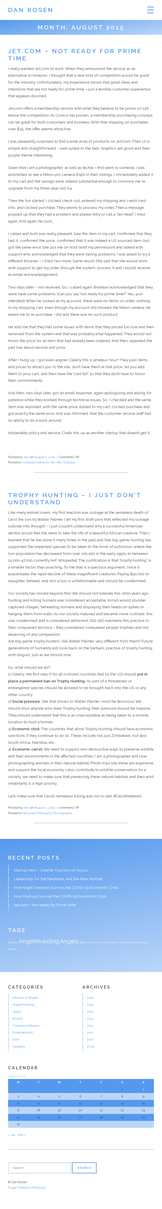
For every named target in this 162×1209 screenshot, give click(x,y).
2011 (90, 1032)
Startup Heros (140, 942)
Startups (69, 462)
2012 (90, 1025)
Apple (17, 1011)
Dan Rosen (31, 9)
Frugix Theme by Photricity (27, 1187)
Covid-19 (92, 942)
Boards (83, 942)
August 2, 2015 (45, 457)
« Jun (12, 1135)
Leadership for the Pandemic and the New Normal (58, 879)
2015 (90, 1004)
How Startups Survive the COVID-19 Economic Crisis (60, 896)
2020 (90, 998)
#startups (13, 942)
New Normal (125, 942)
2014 (90, 1011)
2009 (90, 1046)
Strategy (12, 949)
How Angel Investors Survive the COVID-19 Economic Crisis (66, 887)
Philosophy (44, 813)
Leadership (112, 942)
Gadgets (19, 1046)
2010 (90, 1039)
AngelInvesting (39, 941)
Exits (16, 1039)
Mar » (22, 1135)
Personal (28, 813)
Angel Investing (24, 1004)
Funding (101, 942)
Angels (69, 941)
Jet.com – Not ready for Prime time (45, 905)
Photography (62, 813)
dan (26, 457)
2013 (90, 1018)
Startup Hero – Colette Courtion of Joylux (51, 870)
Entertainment (23, 1032)
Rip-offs (56, 462)
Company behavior (35, 462)
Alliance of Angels (25, 998)
